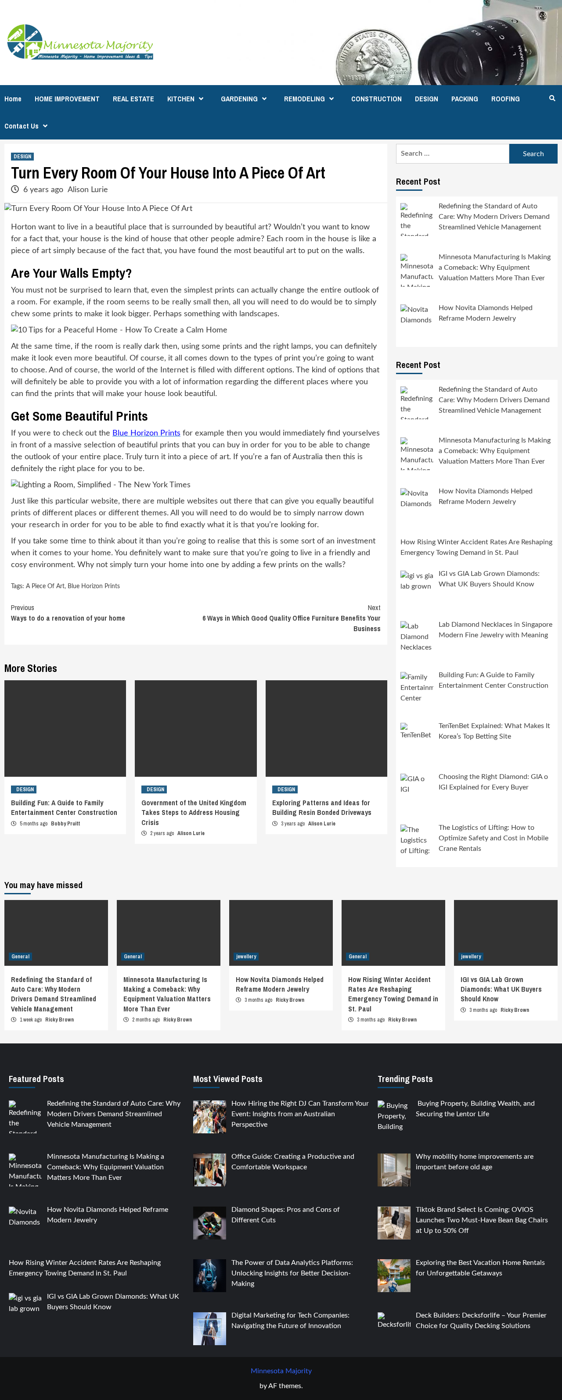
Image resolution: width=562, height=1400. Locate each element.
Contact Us (21, 126)
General (20, 956)
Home (13, 99)
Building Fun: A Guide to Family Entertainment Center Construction (64, 807)
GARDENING (239, 99)
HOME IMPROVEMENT (67, 99)
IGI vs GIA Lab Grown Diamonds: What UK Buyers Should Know (501, 989)
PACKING (464, 99)
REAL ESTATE (133, 99)
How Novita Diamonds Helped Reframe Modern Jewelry (280, 984)
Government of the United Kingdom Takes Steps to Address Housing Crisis (193, 812)
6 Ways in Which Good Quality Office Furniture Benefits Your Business (291, 618)
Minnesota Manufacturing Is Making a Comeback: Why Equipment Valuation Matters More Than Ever (167, 994)
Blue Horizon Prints (94, 586)
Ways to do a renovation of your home (68, 613)
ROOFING (505, 99)
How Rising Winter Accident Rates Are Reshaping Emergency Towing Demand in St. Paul (393, 994)
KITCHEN (181, 99)
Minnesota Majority (281, 1371)
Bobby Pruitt (65, 823)
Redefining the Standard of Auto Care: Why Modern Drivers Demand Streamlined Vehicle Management (53, 994)
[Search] (552, 98)
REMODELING (304, 99)
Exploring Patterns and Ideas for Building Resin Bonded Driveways (321, 807)
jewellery (246, 956)
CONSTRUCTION (376, 99)
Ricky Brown (59, 1019)
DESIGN (426, 99)
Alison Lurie (88, 190)
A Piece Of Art (45, 586)
